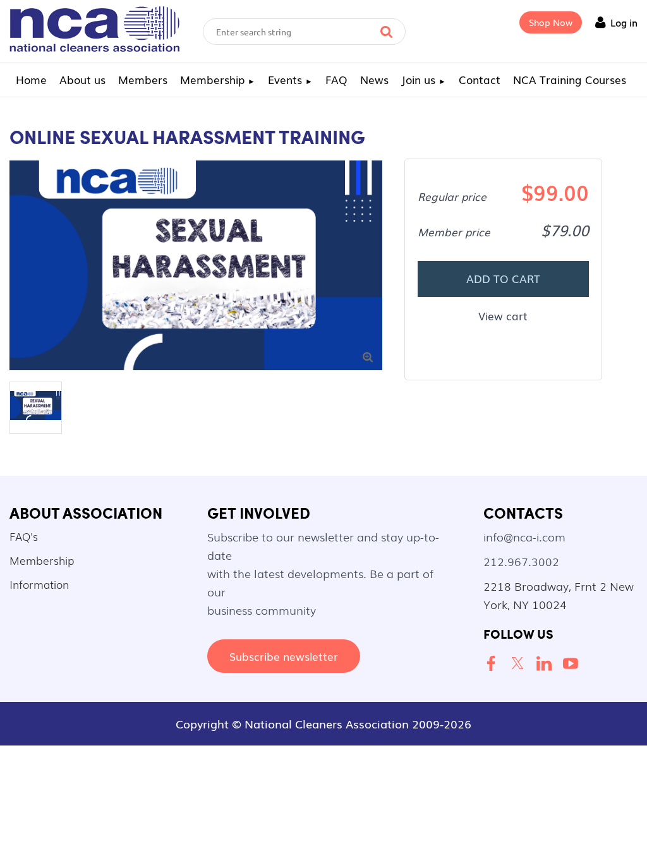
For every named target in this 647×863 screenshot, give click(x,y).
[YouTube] (573, 664)
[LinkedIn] (546, 664)
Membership (41, 560)
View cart (503, 315)
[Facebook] (493, 664)
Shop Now (550, 22)
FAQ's (23, 536)
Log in (624, 22)
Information (39, 584)
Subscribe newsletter (283, 656)
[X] (520, 664)
